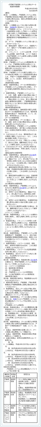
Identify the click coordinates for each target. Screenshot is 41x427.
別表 (14, 299)
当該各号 (13, 27)
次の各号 (33, 155)
